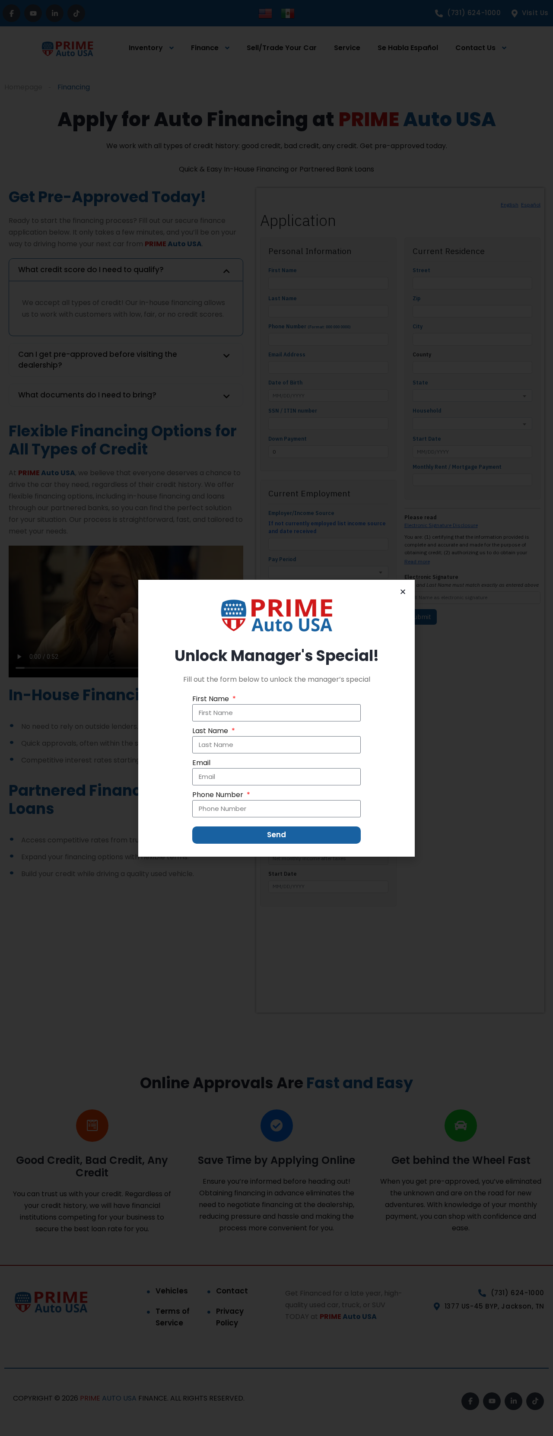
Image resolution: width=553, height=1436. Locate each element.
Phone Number (218, 795)
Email (201, 763)
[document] (276, 718)
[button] (403, 591)
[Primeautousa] (276, 615)
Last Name (211, 731)
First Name (211, 699)
